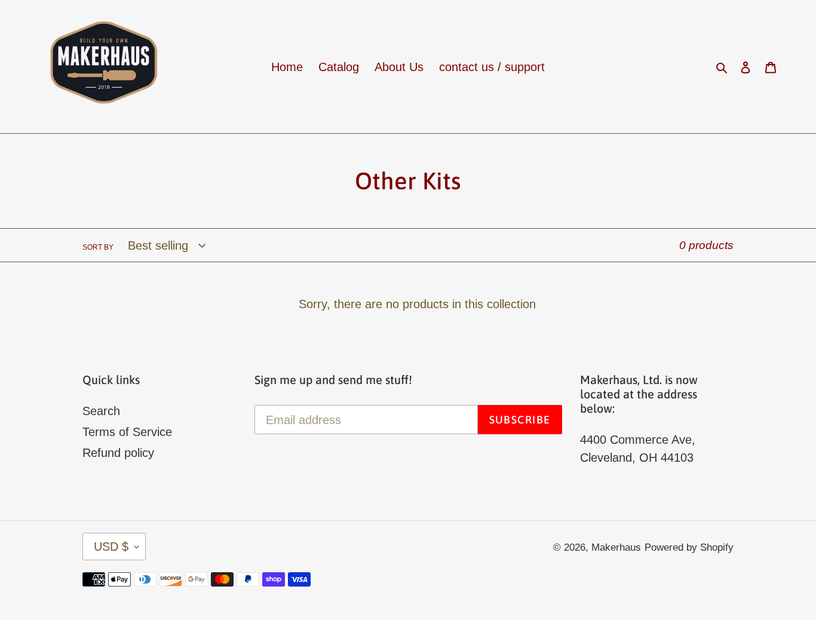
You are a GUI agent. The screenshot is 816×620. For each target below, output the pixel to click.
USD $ (111, 546)
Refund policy (118, 452)
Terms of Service (127, 431)
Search (101, 411)
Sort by (97, 247)
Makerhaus (616, 547)
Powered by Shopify (689, 547)
